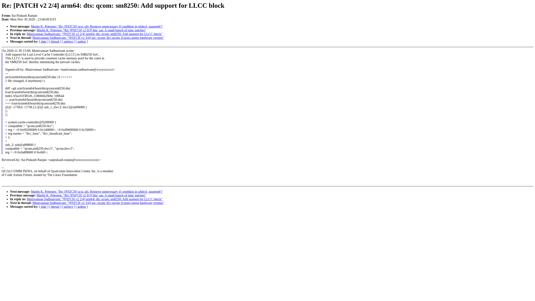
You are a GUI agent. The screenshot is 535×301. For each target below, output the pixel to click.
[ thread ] (55, 41)
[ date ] (43, 41)
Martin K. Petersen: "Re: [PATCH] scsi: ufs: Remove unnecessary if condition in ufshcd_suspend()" (97, 26)
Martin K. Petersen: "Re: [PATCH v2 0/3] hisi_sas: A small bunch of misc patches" (91, 30)
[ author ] (82, 41)
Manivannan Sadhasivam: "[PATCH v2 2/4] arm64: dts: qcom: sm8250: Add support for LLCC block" (95, 34)
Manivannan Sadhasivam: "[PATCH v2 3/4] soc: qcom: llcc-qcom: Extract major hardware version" (98, 38)
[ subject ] (68, 41)
